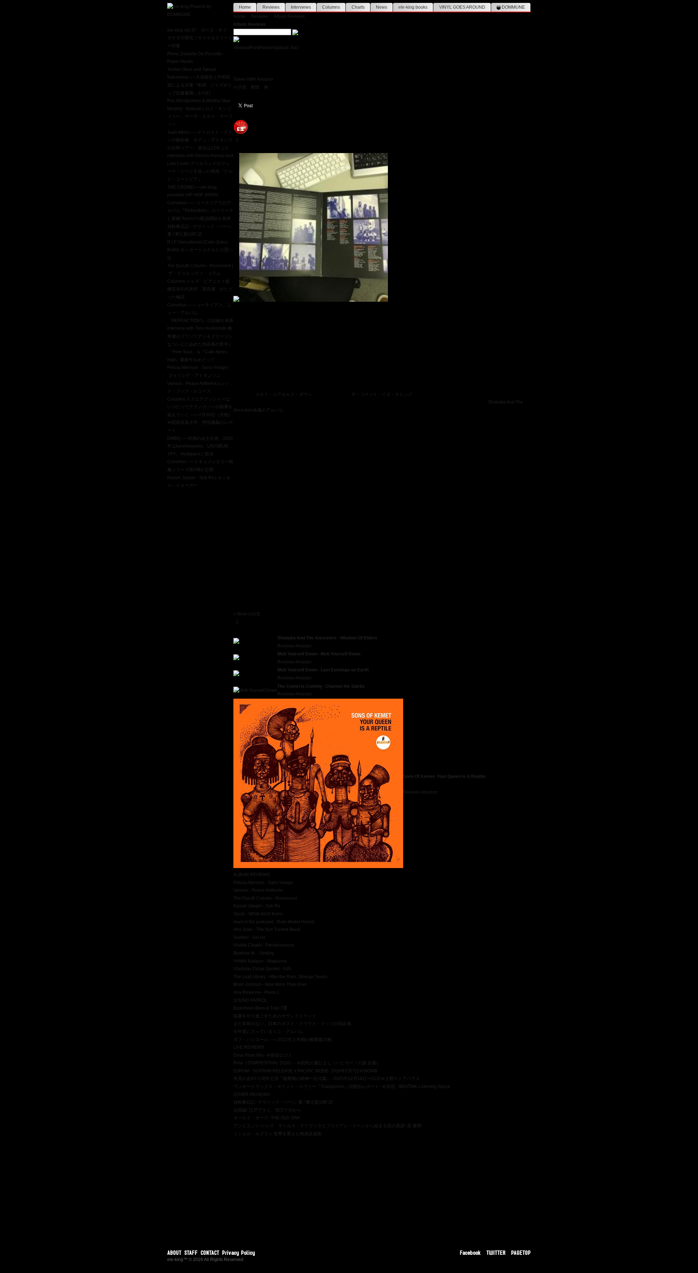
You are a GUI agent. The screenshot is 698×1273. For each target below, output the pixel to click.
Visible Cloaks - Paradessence (263, 945)
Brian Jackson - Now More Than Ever (270, 984)
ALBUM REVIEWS (251, 874)
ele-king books (413, 7)
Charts (358, 7)
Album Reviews (289, 16)
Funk (255, 47)
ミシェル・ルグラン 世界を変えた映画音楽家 (277, 1133)
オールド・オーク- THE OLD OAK (266, 1117)
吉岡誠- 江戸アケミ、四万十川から (267, 1110)
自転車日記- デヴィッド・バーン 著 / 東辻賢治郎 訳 (283, 1102)
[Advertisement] (382, 1189)
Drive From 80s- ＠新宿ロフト (262, 1055)
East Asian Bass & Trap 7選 (260, 1008)
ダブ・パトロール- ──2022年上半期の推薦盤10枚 (282, 1039)
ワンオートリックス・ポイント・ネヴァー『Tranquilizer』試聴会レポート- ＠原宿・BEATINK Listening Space (341, 1086)
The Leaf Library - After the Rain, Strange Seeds (280, 976)
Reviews (271, 7)
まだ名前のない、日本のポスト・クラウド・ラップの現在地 (292, 1023)
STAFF (191, 1253)
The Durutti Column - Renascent (265, 898)
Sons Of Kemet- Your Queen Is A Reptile (444, 776)
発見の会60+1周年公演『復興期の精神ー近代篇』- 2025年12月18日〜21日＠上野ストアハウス (326, 1078)
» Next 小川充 (246, 614)
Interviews (301, 7)
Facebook (470, 1253)
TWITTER (496, 1253)
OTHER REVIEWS (251, 1094)
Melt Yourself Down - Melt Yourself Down (318, 653)
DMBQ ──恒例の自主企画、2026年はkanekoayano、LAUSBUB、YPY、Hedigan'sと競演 (200, 446)
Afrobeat (241, 47)
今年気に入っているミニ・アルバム (268, 1031)
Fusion (266, 47)
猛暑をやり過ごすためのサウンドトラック (274, 1016)
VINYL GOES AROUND (462, 7)
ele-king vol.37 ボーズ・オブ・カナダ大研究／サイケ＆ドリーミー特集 (200, 38)
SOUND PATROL (250, 1000)
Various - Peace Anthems (258, 890)
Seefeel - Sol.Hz (249, 937)
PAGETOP (521, 1253)
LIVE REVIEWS (248, 1047)
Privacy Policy (238, 1253)
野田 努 (259, 87)
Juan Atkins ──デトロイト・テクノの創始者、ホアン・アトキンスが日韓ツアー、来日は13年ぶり (200, 140)
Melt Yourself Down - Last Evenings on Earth (323, 669)
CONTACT (210, 1253)
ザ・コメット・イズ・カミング (381, 394)
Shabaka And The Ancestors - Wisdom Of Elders (327, 637)
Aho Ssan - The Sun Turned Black (266, 929)
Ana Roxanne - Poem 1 (256, 992)
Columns (331, 7)
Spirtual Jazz (286, 47)
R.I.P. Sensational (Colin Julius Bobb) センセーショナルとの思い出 (200, 250)
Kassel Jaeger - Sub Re (256, 905)
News (381, 7)
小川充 (239, 87)
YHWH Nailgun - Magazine (260, 961)
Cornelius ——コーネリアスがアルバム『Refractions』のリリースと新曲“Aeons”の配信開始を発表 (200, 210)
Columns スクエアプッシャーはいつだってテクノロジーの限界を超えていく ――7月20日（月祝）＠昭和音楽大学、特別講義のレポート (200, 415)
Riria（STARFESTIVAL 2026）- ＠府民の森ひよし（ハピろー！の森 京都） (307, 1062)
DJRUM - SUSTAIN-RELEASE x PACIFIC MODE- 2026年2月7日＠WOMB (305, 1070)
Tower (239, 79)
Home (245, 7)
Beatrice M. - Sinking (253, 953)
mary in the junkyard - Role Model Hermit (273, 921)
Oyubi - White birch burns (258, 913)
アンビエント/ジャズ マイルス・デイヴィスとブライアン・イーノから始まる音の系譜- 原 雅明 (327, 1125)
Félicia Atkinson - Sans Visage (263, 882)
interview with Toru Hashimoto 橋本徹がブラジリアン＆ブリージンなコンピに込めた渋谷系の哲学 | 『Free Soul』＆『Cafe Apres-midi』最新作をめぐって (200, 344)
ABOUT (174, 1253)
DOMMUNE (513, 7)
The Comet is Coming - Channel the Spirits (321, 686)
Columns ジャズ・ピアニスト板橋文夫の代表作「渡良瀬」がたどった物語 (200, 289)
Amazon (265, 79)
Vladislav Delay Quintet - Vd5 (262, 968)
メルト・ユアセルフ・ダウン (283, 394)
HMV (251, 79)
